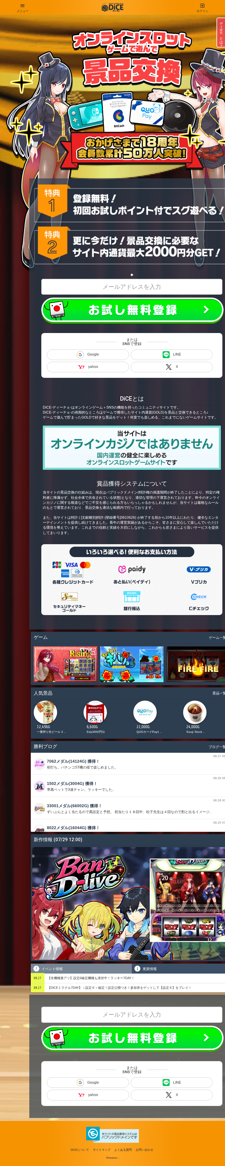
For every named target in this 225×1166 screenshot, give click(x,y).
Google (93, 354)
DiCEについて (80, 1149)
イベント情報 (52, 969)
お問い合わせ (144, 1149)
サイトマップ (101, 1149)
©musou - (112, 1157)
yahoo (93, 367)
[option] (57, 719)
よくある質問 (123, 1149)
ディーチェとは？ (221, 32)
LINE (177, 354)
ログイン (202, 11)
